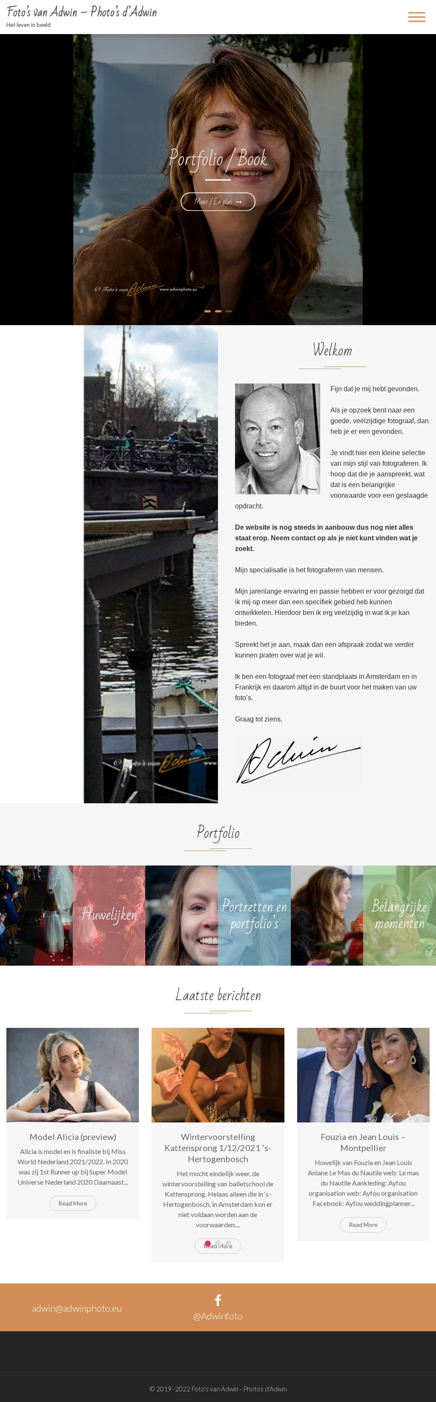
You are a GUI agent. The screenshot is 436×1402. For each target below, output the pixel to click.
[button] (208, 1243)
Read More (72, 1203)
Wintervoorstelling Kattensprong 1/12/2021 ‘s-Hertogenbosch (217, 1147)
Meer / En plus (214, 201)
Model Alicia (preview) (72, 1136)
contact (303, 538)
